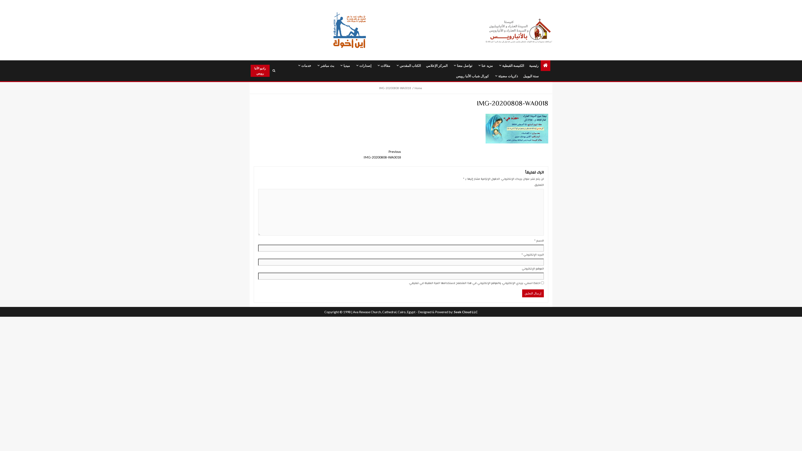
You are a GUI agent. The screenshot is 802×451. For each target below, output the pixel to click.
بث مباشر (327, 66)
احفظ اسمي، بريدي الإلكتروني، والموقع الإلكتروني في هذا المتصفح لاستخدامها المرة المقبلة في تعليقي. (474, 283)
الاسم (539, 241)
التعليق (539, 185)
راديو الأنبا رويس (260, 70)
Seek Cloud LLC (466, 312)
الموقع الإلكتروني (533, 269)
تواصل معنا (464, 66)
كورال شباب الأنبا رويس (472, 76)
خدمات (306, 66)
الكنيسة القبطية (513, 66)
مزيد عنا (487, 66)
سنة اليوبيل (531, 76)
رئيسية (534, 66)
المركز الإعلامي (437, 66)
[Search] (274, 71)
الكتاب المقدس (410, 66)
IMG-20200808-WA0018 (382, 154)
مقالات (385, 66)
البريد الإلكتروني (533, 255)
